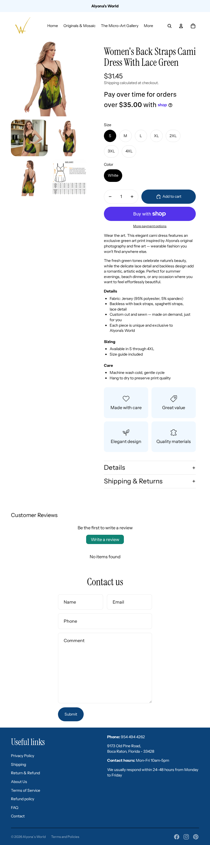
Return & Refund (25, 772)
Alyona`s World (34, 837)
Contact (18, 816)
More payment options (150, 226)
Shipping (18, 764)
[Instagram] (186, 837)
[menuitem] (148, 26)
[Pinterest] (195, 837)
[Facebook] (176, 837)
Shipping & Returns (133, 481)
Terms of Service (25, 790)
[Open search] (170, 26)
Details (114, 467)
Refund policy (22, 798)
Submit (71, 714)
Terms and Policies (65, 837)
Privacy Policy (22, 755)
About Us (19, 781)
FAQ (14, 807)
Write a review (105, 539)
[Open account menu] (181, 26)
